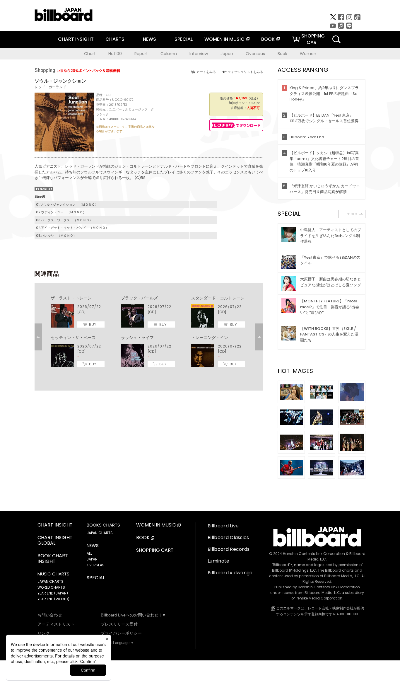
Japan (226, 54)
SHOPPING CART (155, 550)
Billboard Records (228, 549)
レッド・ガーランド (50, 86)
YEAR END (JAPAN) (52, 593)
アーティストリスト (55, 624)
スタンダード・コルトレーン (218, 298)
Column (168, 54)
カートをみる (206, 71)
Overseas (255, 54)
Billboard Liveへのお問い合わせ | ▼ (133, 615)
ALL (89, 553)
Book (282, 54)
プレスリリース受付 (119, 624)
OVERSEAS (96, 565)
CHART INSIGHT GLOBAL (55, 540)
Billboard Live (223, 525)
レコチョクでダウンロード (236, 125)
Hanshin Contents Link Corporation (314, 553)
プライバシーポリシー (121, 633)
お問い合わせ (49, 615)
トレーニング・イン (209, 337)
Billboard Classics (228, 537)
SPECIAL (184, 39)
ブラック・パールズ (139, 298)
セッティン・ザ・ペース (73, 337)
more (352, 214)
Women (308, 54)
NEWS (149, 39)
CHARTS (114, 39)
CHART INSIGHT (76, 39)
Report (141, 54)
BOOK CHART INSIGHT (52, 558)
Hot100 (115, 54)
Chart (90, 54)
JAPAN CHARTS (50, 581)
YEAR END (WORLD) (53, 599)
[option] (148, 331)
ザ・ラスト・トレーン (71, 298)
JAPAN (92, 559)
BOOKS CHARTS (103, 525)
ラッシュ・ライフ (137, 337)
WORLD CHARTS (51, 587)
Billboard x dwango (230, 572)
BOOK (268, 39)
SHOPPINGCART (313, 39)
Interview (198, 54)
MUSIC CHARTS (53, 574)
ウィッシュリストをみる (245, 71)
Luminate (219, 561)
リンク (43, 633)
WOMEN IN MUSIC (224, 39)
